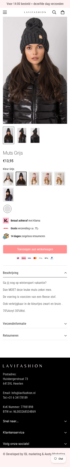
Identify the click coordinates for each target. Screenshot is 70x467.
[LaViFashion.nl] (35, 12)
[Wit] (59, 179)
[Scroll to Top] (63, 446)
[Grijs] (8, 179)
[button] (62, 12)
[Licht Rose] (34, 179)
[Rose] (46, 179)
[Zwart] (8, 195)
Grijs (7, 209)
